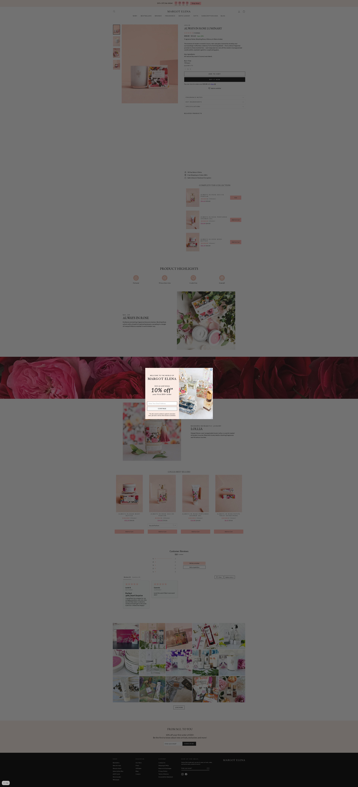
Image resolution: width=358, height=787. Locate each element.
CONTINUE (162, 409)
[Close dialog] (211, 369)
